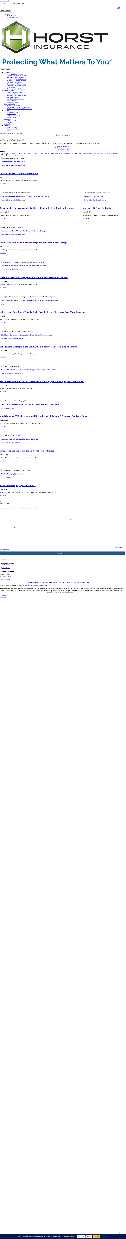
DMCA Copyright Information (76, 582)
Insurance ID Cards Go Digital (93, 196)
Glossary (88, 582)
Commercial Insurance (32, 153)
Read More (85, 218)
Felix (4, 133)
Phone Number (66, 519)
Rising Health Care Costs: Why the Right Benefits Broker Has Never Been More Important (29, 300)
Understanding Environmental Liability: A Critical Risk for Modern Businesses (25, 196)
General (74, 153)
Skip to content (4, 1)
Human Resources (82, 153)
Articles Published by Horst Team (15, 153)
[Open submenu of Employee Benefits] (15, 104)
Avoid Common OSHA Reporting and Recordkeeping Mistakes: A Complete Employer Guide (30, 404)
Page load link (4, 595)
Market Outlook (93, 153)
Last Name (64, 511)
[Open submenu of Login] (8, 14)
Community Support (46, 153)
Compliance (55, 153)
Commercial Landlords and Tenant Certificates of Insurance (19, 439)
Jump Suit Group (29, 585)
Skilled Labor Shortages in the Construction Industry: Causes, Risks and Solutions (26, 335)
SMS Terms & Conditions (49, 582)
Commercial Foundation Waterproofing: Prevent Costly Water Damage (23, 231)
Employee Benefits (65, 153)
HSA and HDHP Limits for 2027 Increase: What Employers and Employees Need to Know (29, 370)
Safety (2, 304)
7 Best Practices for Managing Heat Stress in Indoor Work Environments (23, 265)
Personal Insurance (103, 153)
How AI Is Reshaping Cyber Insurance (13, 474)
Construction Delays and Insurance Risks (13, 161)
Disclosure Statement (34, 582)
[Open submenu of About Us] (10, 119)
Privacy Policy (62, 582)
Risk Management (115, 153)
